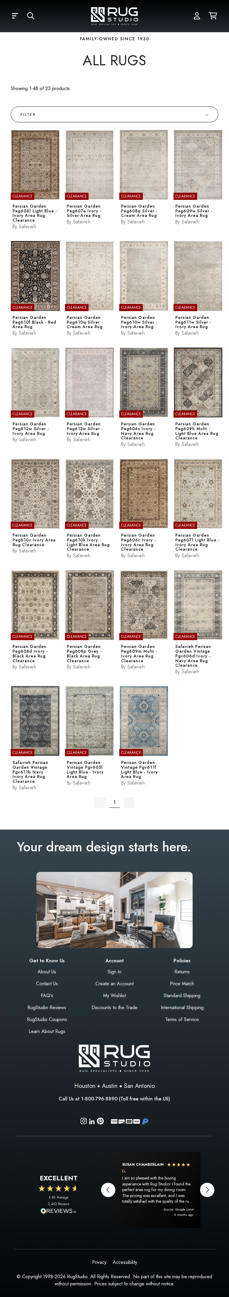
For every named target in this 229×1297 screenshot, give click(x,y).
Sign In (114, 971)
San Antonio (139, 1086)
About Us (47, 971)
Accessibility (125, 1262)
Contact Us (47, 983)
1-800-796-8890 (99, 1098)
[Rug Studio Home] (114, 15)
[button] (15, 16)
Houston (84, 1086)
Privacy (99, 1262)
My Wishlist (114, 995)
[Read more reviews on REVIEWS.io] (58, 1211)
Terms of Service (182, 1019)
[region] (157, 1190)
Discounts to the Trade (114, 1007)
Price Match (182, 983)
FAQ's (47, 995)
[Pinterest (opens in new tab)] (100, 1122)
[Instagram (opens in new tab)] (84, 1122)
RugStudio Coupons (47, 1019)
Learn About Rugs (47, 1031)
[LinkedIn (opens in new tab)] (92, 1120)
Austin (109, 1086)
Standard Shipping (182, 995)
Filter (28, 114)
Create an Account (114, 983)
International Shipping (182, 1007)
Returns (182, 971)
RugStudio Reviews (46, 1007)
